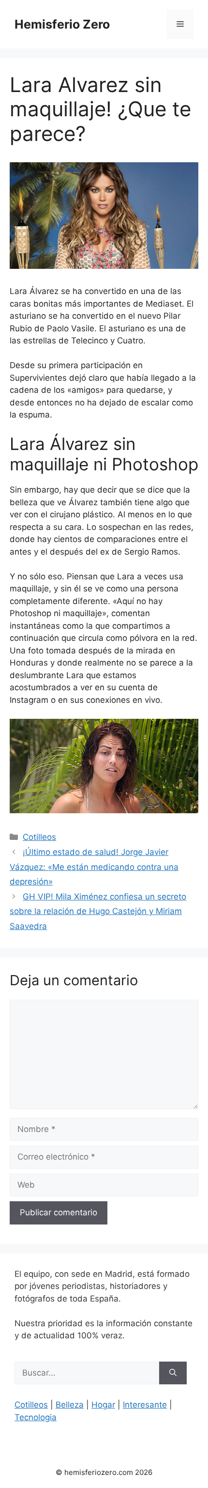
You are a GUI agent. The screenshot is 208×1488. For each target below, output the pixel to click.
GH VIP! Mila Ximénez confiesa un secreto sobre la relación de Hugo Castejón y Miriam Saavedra (98, 911)
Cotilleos (39, 837)
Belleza (70, 1405)
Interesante (145, 1405)
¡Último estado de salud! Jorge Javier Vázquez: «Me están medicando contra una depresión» (94, 866)
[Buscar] (173, 1373)
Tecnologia (36, 1417)
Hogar (103, 1405)
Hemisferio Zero (62, 24)
